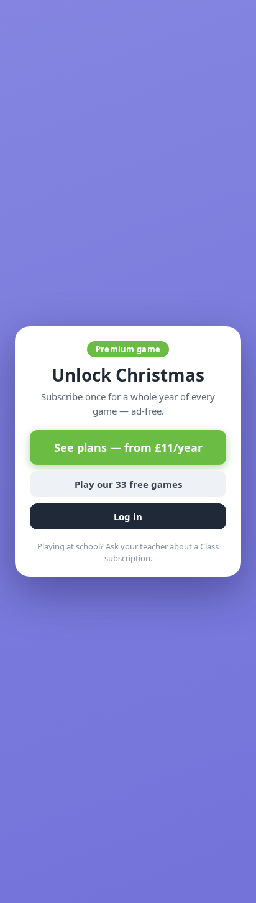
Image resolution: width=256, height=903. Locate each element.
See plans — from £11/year (128, 447)
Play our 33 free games (128, 484)
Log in (128, 516)
